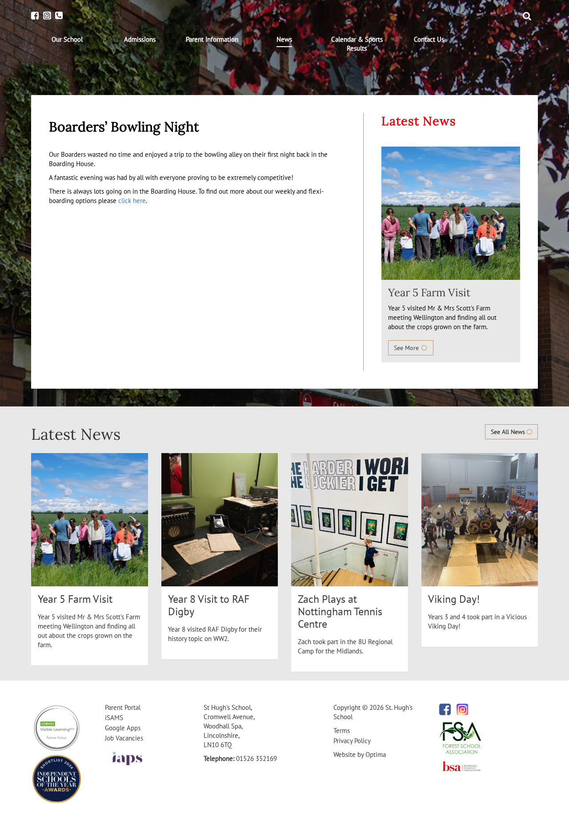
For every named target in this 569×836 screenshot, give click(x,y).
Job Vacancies (124, 738)
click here (132, 200)
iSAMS (114, 717)
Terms (341, 730)
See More (407, 348)
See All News (509, 432)
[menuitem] (67, 39)
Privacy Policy (352, 740)
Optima (375, 754)
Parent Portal (122, 707)
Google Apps (122, 728)
